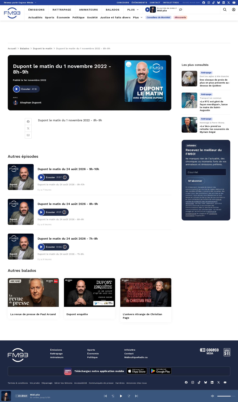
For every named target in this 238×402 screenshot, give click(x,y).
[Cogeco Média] (209, 353)
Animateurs (56, 357)
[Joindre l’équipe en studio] (180, 9)
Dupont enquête (77, 314)
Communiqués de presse (101, 383)
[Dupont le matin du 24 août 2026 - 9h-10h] (21, 177)
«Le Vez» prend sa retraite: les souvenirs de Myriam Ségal (214, 129)
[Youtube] (233, 2)
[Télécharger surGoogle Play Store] (160, 371)
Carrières (120, 383)
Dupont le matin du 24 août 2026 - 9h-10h (68, 169)
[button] (105, 396)
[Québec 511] (227, 355)
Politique (92, 357)
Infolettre (129, 350)
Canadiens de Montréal (158, 17)
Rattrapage (56, 353)
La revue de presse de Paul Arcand (33, 314)
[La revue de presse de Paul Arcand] (33, 292)
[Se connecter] (233, 9)
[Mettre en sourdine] (212, 396)
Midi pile (162, 10)
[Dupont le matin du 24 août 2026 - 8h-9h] (21, 212)
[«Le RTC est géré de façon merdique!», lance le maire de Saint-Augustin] (189, 100)
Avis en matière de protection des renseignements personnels (203, 201)
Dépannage (47, 383)
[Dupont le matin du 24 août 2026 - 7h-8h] (21, 247)
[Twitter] (28, 128)
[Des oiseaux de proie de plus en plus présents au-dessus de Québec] (189, 78)
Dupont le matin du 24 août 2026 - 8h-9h (68, 204)
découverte (180, 17)
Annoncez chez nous (136, 383)
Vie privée (35, 383)
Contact (128, 353)
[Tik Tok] (213, 2)
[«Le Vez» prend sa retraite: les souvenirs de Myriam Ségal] (189, 125)
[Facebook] (203, 2)
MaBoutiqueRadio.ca (135, 357)
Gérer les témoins (63, 383)
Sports (91, 350)
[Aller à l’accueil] (12, 12)
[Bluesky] (218, 2)
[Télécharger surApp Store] (137, 371)
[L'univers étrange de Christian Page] (145, 292)
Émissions (56, 350)
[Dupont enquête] (89, 292)
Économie (93, 353)
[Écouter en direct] (147, 9)
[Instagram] (209, 2)
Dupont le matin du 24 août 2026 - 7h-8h (68, 238)
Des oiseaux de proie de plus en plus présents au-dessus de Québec (215, 82)
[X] (228, 2)
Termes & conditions (18, 383)
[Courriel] (28, 135)
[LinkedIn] (223, 2)
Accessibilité (80, 383)
